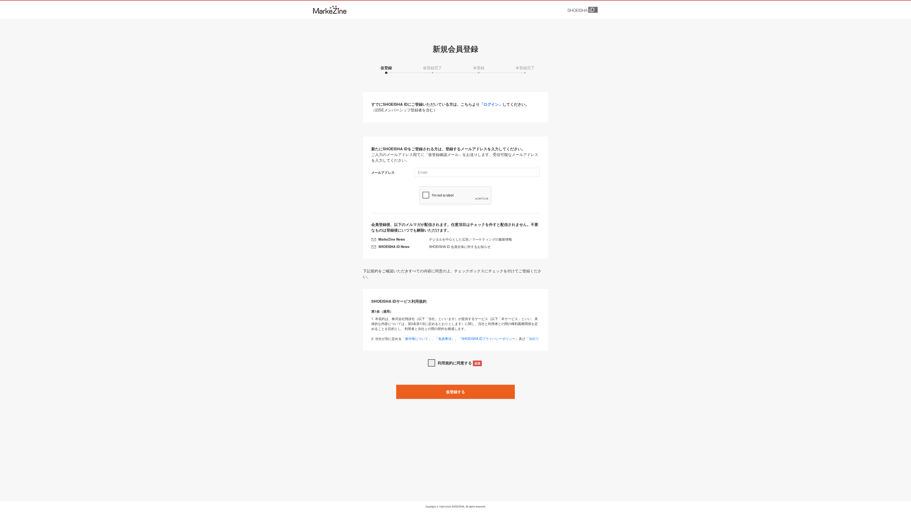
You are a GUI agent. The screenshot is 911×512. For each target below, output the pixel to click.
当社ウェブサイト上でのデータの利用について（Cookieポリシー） (455, 341)
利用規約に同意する (459, 363)
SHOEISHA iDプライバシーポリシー (488, 338)
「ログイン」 (491, 104)
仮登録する (455, 391)
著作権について (416, 338)
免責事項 (444, 338)
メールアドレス (383, 172)
